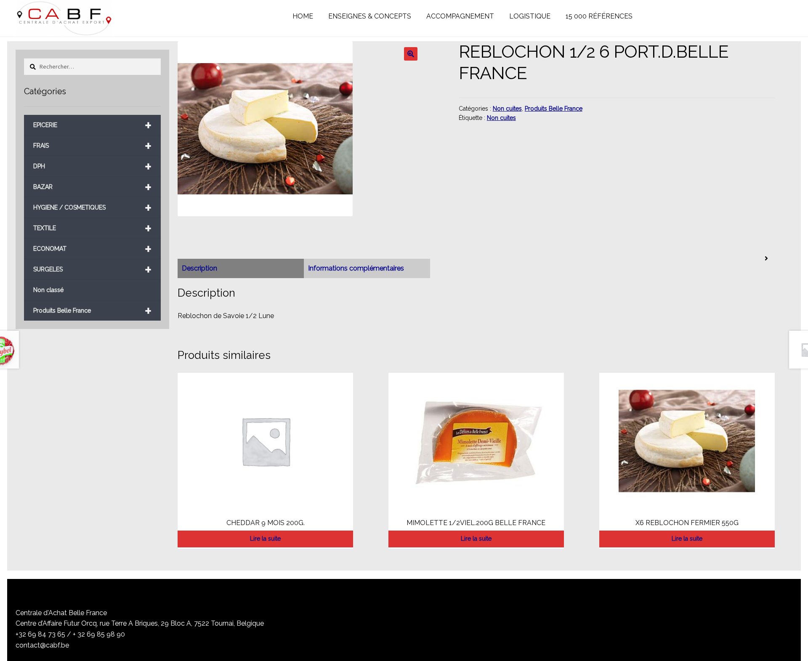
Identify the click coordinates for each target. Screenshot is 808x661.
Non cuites (507, 108)
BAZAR (92, 187)
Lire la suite (265, 538)
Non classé (48, 290)
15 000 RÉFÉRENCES (599, 16)
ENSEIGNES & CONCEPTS (369, 16)
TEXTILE (92, 228)
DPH (92, 166)
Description (199, 268)
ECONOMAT (92, 249)
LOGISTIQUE (529, 16)
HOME (302, 16)
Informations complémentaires (356, 268)
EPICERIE (92, 125)
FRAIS (92, 146)
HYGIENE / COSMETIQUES (92, 208)
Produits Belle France (553, 108)
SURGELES (92, 269)
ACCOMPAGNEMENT (460, 16)
